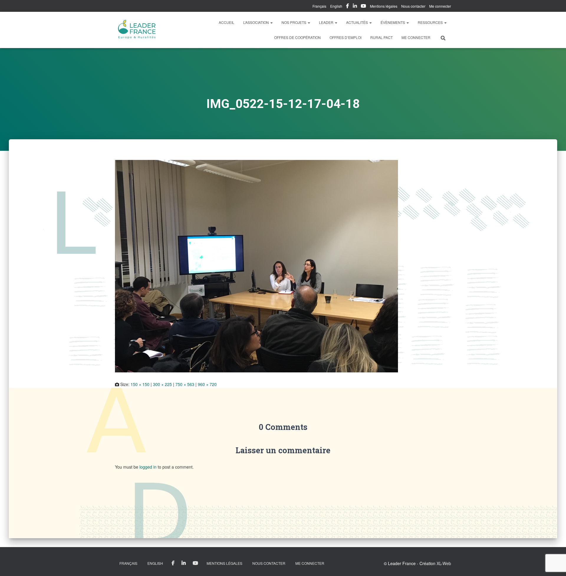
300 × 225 (162, 384)
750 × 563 (184, 384)
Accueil (226, 22)
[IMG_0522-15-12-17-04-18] (256, 265)
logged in (148, 467)
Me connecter (440, 6)
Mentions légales (383, 6)
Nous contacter (413, 6)
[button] (271, 22)
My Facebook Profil (347, 7)
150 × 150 (140, 384)
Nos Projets (294, 22)
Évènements (393, 22)
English (336, 6)
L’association (256, 22)
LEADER (326, 22)
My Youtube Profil (363, 7)
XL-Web (444, 563)
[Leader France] (137, 30)
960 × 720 (207, 384)
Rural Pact (381, 37)
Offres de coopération (297, 37)
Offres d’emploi (345, 37)
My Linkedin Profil (355, 7)
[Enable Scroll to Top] (554, 564)
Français (319, 6)
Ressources (431, 22)
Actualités (357, 22)
